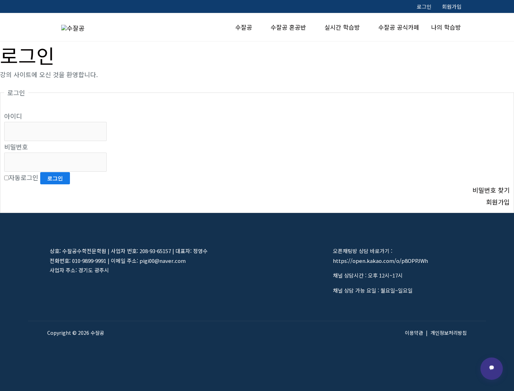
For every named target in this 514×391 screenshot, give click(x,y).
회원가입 (452, 6)
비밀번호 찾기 (491, 189)
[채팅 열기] (491, 368)
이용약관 (414, 332)
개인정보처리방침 (448, 332)
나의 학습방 (446, 27)
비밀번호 (16, 146)
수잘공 (243, 27)
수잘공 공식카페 (398, 27)
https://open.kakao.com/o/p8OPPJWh (380, 260)
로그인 (424, 6)
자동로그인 (23, 177)
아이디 (13, 115)
